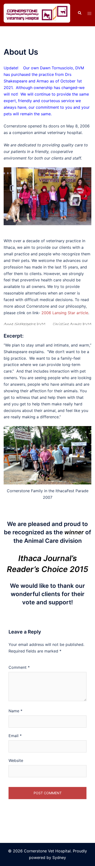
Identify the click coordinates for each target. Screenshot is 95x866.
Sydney (59, 857)
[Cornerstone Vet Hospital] (37, 12)
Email (15, 735)
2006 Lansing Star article (64, 312)
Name (15, 710)
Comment (19, 667)
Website (16, 760)
